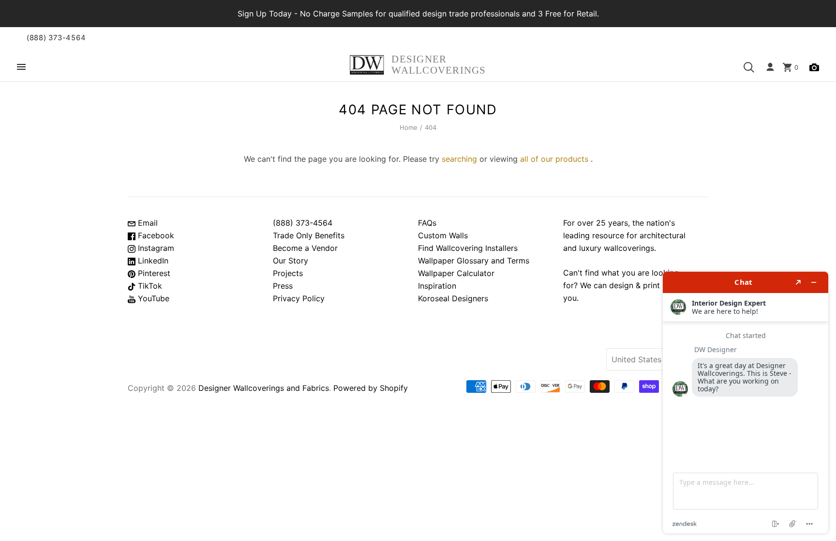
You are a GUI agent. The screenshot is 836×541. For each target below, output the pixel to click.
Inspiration (437, 286)
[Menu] (21, 67)
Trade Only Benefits (308, 235)
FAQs (427, 223)
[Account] (770, 67)
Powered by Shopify (370, 388)
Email (146, 223)
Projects (288, 273)
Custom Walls (443, 235)
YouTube (152, 298)
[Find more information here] (745, 402)
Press (283, 286)
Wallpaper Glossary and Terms (473, 260)
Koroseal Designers (453, 298)
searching (459, 159)
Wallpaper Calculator (456, 273)
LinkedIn (151, 260)
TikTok (148, 286)
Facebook (154, 235)
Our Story (290, 260)
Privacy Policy (299, 298)
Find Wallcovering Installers (468, 248)
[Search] (749, 67)
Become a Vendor (305, 248)
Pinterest (152, 273)
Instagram (154, 248)
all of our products (554, 159)
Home (409, 127)
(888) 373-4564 (56, 37)
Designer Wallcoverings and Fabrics (263, 388)
